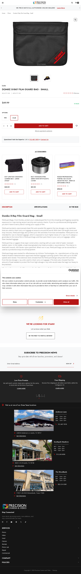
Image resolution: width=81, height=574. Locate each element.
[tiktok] (25, 522)
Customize (39, 302)
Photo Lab (5, 547)
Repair (4, 550)
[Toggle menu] (2, 2)
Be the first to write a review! (40, 336)
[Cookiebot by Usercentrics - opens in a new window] (70, 270)
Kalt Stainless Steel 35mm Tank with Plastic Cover (40, 179)
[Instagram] (2, 522)
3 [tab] (43, 396)
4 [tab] (44, 396)
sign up (69, 364)
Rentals (4, 544)
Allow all (66, 302)
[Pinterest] (16, 522)
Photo (4, 532)
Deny (15, 302)
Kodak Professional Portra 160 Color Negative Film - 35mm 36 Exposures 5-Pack (66, 180)
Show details (70, 296)
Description (7, 207)
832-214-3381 (62, 484)
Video (4, 535)
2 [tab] (40, 396)
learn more (21, 388)
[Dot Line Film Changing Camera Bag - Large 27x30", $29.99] (14, 165)
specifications (40, 207)
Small (14, 118)
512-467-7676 (34, 139)
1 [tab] (37, 396)
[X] (21, 522)
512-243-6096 (60, 454)
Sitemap (54, 570)
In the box (73, 207)
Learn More (61, 8)
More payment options (43, 131)
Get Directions (21, 436)
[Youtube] (11, 522)
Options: (5, 113)
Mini (5, 118)
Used (3, 538)
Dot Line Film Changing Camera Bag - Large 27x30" (14, 179)
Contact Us (44, 139)
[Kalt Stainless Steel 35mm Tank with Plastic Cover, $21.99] (40, 165)
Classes (4, 541)
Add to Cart (14, 192)
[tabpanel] (21, 382)
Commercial (6, 553)
